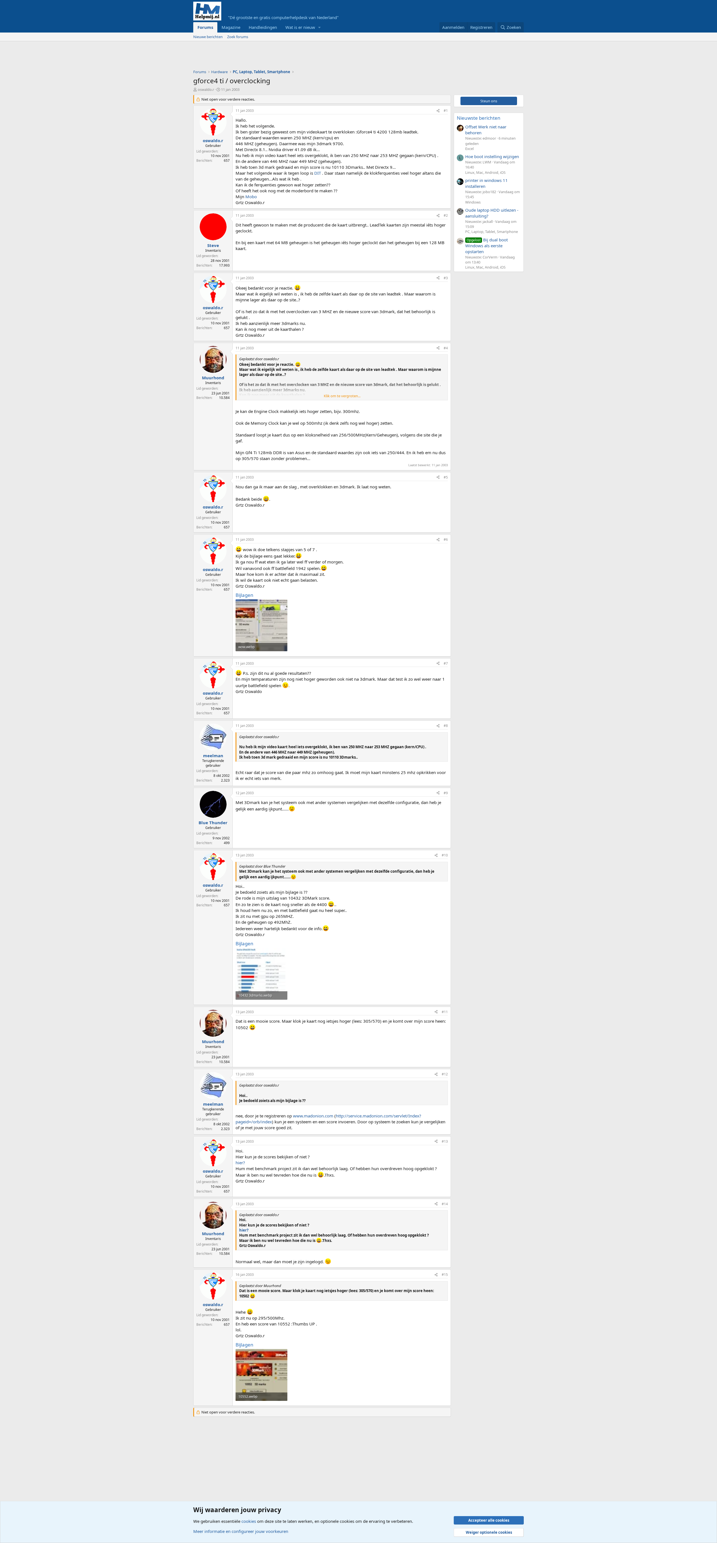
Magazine (231, 27)
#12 (445, 1074)
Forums (205, 27)
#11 (445, 1012)
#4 (446, 348)
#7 (446, 663)
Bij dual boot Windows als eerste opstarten (486, 245)
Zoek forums (237, 36)
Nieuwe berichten (208, 36)
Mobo (251, 196)
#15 (445, 1274)
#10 (445, 855)
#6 (446, 539)
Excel (469, 148)
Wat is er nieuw (300, 27)
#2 (446, 215)
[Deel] (438, 111)
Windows (473, 202)
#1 (446, 110)
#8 (446, 725)
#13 (445, 1141)
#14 (445, 1204)
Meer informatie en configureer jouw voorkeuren (240, 1531)
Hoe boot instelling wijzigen (492, 156)
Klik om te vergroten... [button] (342, 395)
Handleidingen (263, 27)
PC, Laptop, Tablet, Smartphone (491, 231)
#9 (446, 793)
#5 (446, 477)
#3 (446, 278)
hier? (240, 1162)
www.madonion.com (313, 1116)
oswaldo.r (206, 89)
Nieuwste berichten (478, 118)
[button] (319, 27)
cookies (248, 1521)
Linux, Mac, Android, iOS (485, 172)
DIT (317, 173)
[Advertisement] (295, 56)
